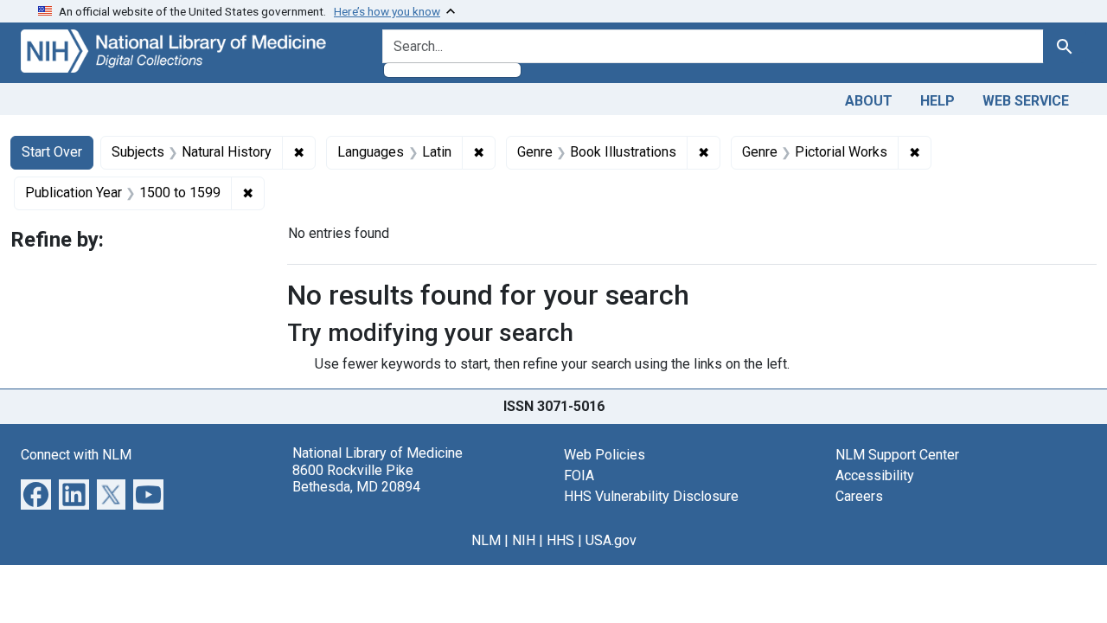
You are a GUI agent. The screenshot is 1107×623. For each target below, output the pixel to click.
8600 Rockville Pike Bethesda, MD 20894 (356, 478)
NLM (486, 540)
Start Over (52, 152)
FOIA (579, 475)
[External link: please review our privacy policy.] (36, 493)
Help (937, 101)
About (869, 101)
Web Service (1025, 101)
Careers (859, 496)
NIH (523, 540)
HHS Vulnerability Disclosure (651, 496)
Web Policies (604, 454)
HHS (560, 540)
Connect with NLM (76, 454)
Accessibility (874, 475)
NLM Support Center (897, 454)
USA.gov (611, 540)
